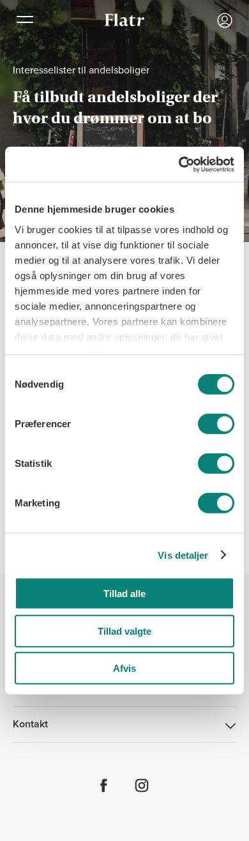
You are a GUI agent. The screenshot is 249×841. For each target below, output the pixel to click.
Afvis (124, 668)
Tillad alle (124, 593)
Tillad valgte (124, 630)
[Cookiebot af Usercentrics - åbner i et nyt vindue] (179, 164)
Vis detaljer (183, 554)
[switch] (216, 424)
